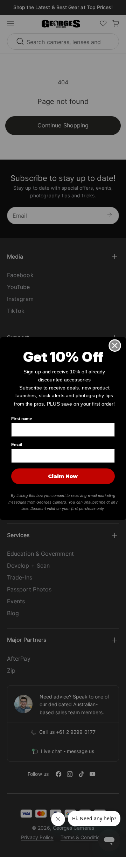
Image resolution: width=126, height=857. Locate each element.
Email (16, 444)
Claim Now (63, 476)
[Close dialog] (114, 345)
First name (21, 418)
